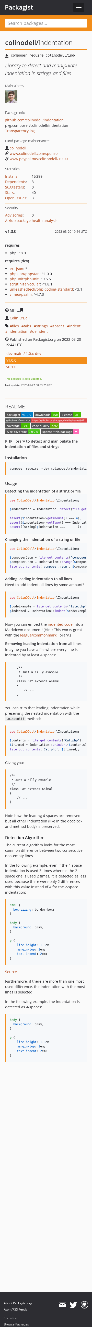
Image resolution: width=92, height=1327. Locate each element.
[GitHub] (84, 1305)
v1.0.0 (11, 360)
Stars (9, 192)
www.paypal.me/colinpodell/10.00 (39, 158)
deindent (40, 331)
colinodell (18, 148)
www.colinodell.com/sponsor (34, 153)
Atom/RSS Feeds (15, 1309)
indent (74, 326)
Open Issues (15, 197)
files (15, 326)
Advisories (14, 215)
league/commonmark (38, 635)
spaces (58, 326)
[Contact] (62, 1305)
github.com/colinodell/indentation (34, 120)
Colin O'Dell (20, 318)
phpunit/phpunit (24, 278)
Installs (11, 176)
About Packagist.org (18, 1303)
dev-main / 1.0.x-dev (23, 353)
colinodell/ (22, 42)
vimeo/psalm (21, 294)
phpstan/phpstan (25, 273)
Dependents (15, 181)
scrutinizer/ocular (25, 284)
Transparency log (20, 130)
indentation (17, 331)
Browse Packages (16, 1324)
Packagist (19, 7)
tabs (27, 326)
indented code (60, 624)
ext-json (16, 268)
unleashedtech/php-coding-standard (41, 289)
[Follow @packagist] (73, 1305)
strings (42, 326)
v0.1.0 (11, 366)
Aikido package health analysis (31, 220)
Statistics (10, 1318)
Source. (11, 971)
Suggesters (14, 187)
